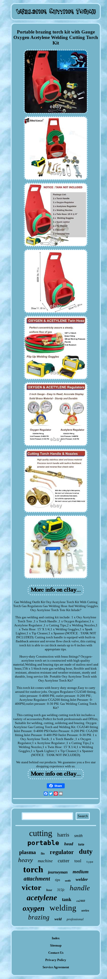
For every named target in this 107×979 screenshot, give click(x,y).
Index (56, 938)
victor (31, 887)
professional (75, 919)
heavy (25, 860)
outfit (68, 880)
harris (63, 835)
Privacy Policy (55, 960)
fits (43, 853)
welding (63, 907)
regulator (62, 852)
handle (80, 888)
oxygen (34, 908)
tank (66, 899)
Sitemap (55, 945)
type (89, 862)
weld (58, 919)
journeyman (58, 872)
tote (81, 844)
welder (82, 879)
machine (45, 861)
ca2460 (80, 900)
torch (33, 869)
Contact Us (55, 953)
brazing (39, 917)
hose (49, 890)
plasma (27, 852)
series (85, 910)
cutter (63, 860)
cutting (40, 833)
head (68, 843)
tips (57, 880)
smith (78, 836)
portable (43, 843)
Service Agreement (56, 967)
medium (81, 871)
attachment (37, 879)
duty (86, 851)
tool (77, 861)
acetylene (42, 897)
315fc (61, 890)
